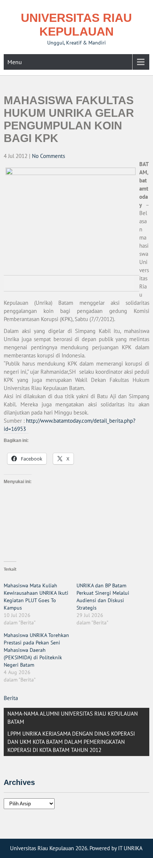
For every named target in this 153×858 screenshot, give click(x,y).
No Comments (48, 155)
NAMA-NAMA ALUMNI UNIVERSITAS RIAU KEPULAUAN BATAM (72, 717)
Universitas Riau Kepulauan (76, 24)
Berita (11, 698)
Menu (14, 62)
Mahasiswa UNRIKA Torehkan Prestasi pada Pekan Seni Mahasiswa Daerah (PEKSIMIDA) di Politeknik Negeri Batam (36, 650)
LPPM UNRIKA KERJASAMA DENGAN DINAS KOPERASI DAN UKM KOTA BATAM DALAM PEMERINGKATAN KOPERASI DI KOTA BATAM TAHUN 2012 (71, 741)
